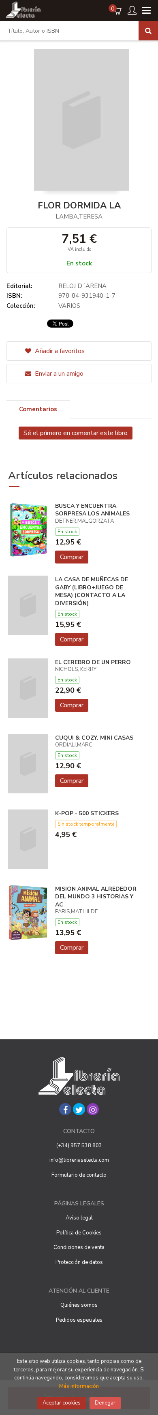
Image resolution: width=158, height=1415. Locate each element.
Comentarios (38, 409)
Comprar (71, 557)
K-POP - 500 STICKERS (87, 813)
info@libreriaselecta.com (79, 1160)
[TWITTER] (79, 1109)
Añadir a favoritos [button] (59, 351)
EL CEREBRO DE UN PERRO (93, 662)
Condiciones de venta (79, 1247)
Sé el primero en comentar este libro (75, 433)
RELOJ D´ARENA (82, 286)
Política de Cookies (79, 1232)
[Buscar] (148, 30)
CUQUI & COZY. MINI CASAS (94, 738)
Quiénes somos (79, 1305)
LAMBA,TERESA (79, 216)
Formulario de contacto (79, 1175)
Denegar (105, 1403)
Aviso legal (79, 1218)
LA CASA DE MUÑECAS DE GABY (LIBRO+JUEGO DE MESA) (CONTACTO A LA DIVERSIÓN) (91, 591)
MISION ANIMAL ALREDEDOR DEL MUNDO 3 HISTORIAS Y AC (96, 896)
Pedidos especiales (79, 1320)
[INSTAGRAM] (93, 1109)
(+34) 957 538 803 (79, 1145)
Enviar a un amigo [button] (58, 373)
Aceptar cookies (62, 1403)
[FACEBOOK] (65, 1109)
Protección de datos (79, 1262)
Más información (79, 1386)
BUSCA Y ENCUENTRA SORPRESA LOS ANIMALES (92, 510)
